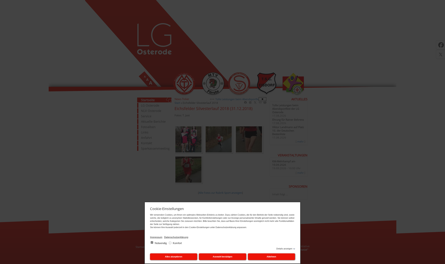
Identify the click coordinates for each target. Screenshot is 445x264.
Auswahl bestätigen (222, 256)
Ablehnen (271, 256)
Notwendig (160, 243)
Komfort (177, 243)
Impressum (156, 237)
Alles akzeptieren (173, 256)
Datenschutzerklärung (176, 237)
